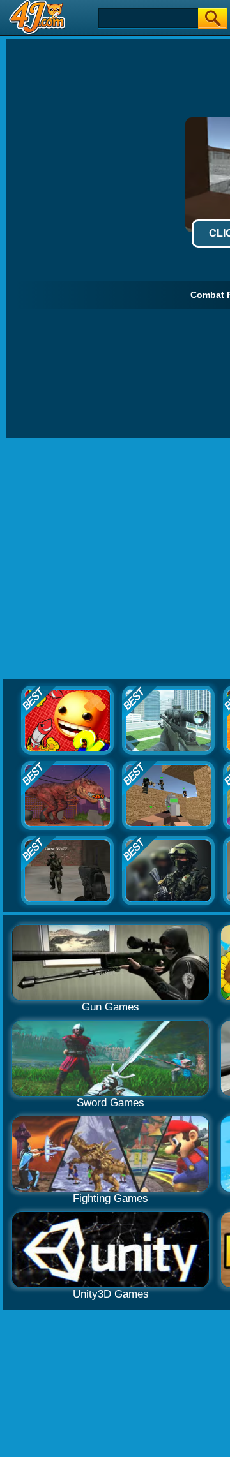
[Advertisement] (115, 559)
